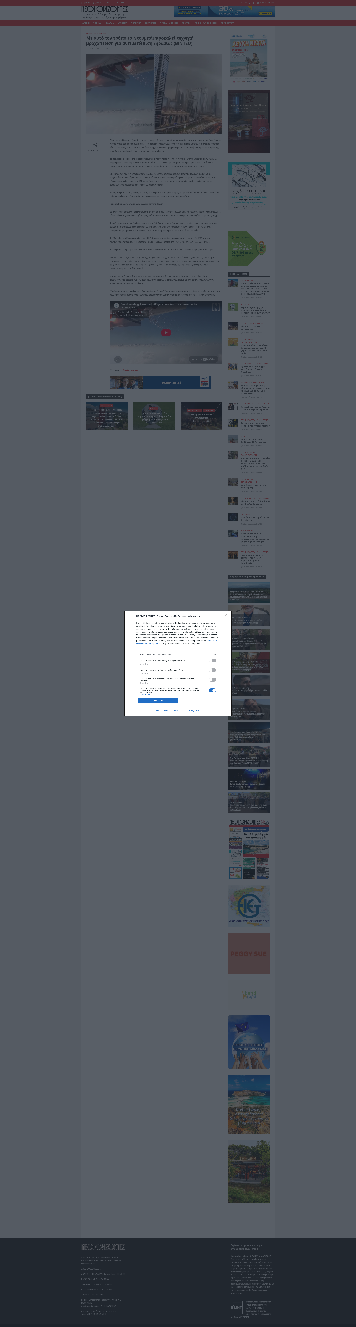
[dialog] (178, 663)
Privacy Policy (194, 711)
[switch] (212, 660)
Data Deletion (162, 711)
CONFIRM (158, 701)
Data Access (178, 711)
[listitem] (178, 654)
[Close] (226, 616)
